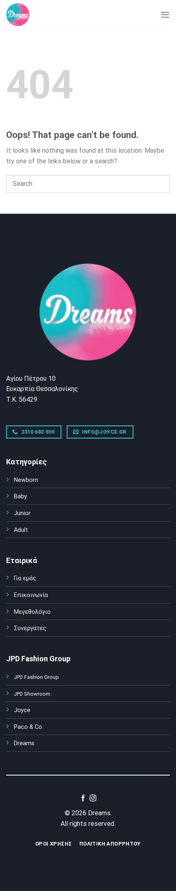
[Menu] (165, 15)
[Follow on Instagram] (93, 798)
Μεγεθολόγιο (32, 611)
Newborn (26, 480)
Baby (20, 496)
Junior (22, 513)
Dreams (24, 743)
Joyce (22, 710)
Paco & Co (28, 727)
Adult (21, 530)
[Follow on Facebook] (83, 798)
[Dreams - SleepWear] (26, 14)
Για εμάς (25, 578)
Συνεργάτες (30, 628)
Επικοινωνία (31, 595)
